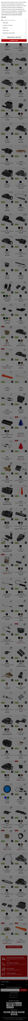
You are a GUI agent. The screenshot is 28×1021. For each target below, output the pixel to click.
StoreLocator (6, 30)
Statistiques (5, 22)
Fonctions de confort (7, 25)
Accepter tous (14, 40)
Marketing (5, 28)
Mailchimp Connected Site (9, 33)
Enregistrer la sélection (14, 37)
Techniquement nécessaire (9, 20)
